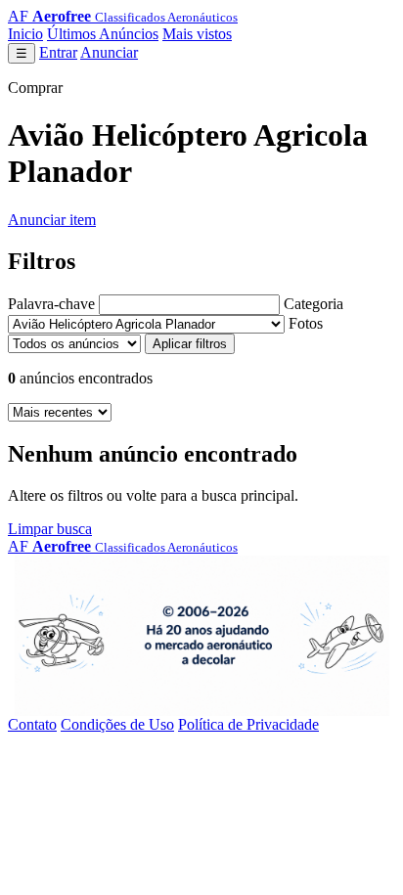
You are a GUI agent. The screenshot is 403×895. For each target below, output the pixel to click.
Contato (32, 724)
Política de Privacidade (248, 724)
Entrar (58, 52)
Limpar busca (50, 528)
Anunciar (109, 52)
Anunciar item (52, 219)
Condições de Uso (117, 724)
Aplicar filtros (190, 343)
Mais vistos (197, 33)
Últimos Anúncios (102, 33)
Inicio (25, 33)
